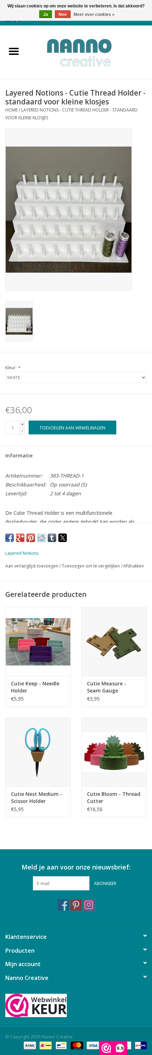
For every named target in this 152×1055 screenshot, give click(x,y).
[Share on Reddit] (41, 538)
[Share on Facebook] (9, 538)
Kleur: (12, 368)
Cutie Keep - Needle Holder (35, 687)
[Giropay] (139, 1045)
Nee (63, 14)
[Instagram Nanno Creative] (88, 905)
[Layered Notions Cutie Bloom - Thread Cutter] (114, 752)
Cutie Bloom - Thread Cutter (113, 797)
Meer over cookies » (94, 14)
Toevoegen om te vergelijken (91, 566)
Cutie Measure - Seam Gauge (106, 687)
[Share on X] (62, 538)
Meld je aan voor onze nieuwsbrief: (76, 867)
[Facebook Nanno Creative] (63, 905)
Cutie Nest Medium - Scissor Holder (36, 797)
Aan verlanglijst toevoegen (32, 566)
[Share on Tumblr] (52, 538)
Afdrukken (133, 566)
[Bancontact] (60, 1045)
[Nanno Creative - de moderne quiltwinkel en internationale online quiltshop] (90, 51)
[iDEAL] (45, 1045)
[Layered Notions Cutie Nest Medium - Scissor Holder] (38, 752)
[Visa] (92, 1045)
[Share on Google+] (20, 538)
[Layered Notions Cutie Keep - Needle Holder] (38, 641)
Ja (45, 14)
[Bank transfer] (29, 1045)
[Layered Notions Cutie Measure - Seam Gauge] (114, 641)
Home (11, 110)
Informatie (19, 455)
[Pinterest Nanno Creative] (76, 905)
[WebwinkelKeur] (76, 1005)
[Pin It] (31, 538)
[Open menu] (14, 51)
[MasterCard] (76, 1045)
